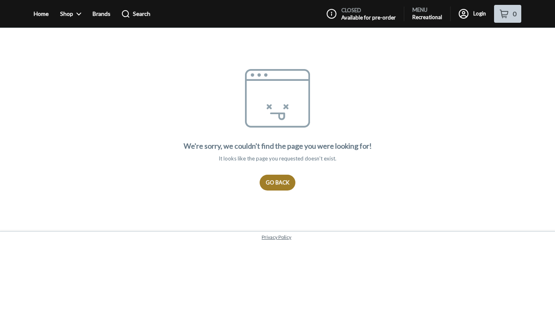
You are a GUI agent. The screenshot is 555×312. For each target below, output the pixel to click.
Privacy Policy (276, 237)
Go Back (277, 182)
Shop (66, 13)
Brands (102, 13)
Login (479, 13)
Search (141, 13)
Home (41, 13)
